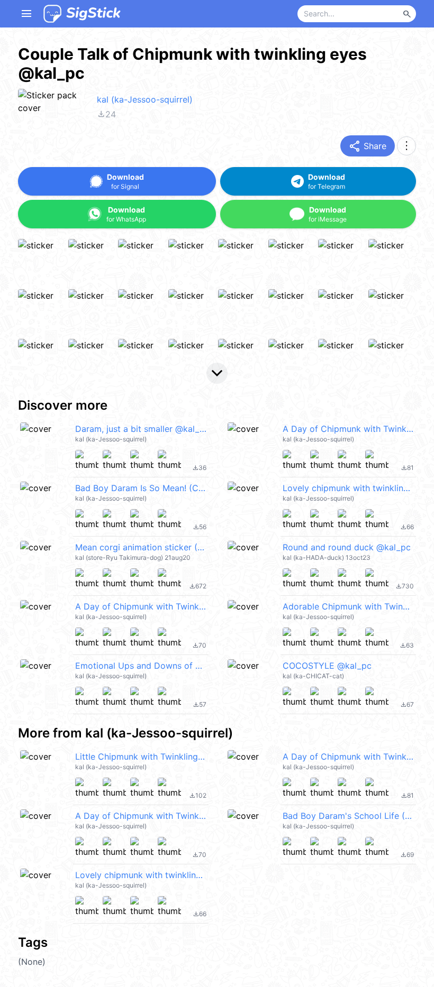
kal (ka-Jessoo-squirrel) (145, 99)
